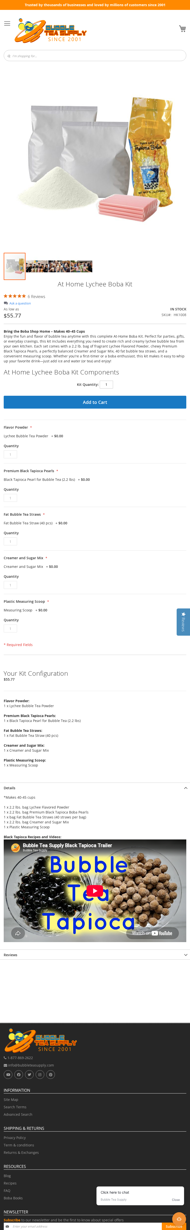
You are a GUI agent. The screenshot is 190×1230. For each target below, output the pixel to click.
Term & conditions (19, 1145)
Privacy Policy (15, 1137)
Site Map (11, 1099)
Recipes (10, 1183)
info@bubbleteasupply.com (30, 1065)
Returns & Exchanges (21, 1152)
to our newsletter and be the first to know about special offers (64, 1220)
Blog (7, 1175)
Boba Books (13, 1198)
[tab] (95, 787)
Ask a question (20, 303)
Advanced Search (18, 1114)
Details (9, 788)
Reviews (10, 954)
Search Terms (15, 1107)
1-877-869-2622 (19, 1057)
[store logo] (51, 30)
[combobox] (95, 55)
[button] (37, 266)
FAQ (7, 1190)
